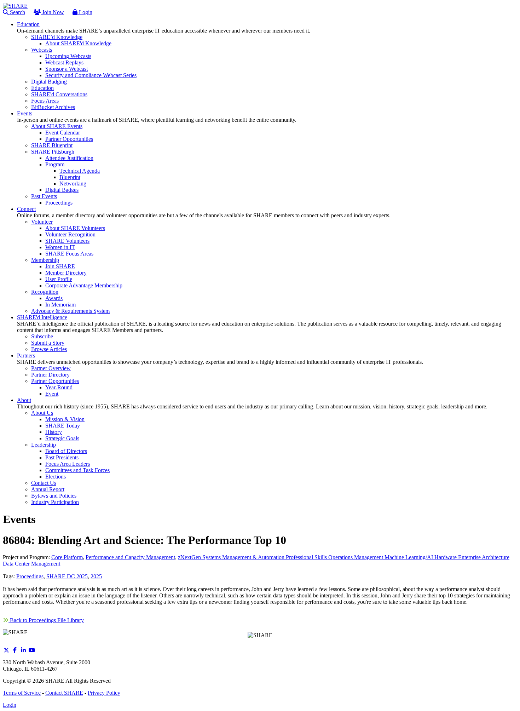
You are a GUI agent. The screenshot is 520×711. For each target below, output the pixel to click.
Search (16, 12)
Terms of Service (22, 693)
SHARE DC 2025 (67, 576)
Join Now (52, 12)
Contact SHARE (64, 693)
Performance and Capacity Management (130, 557)
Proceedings (30, 576)
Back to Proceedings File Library (46, 620)
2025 (96, 576)
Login (84, 12)
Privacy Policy (104, 693)
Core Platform (67, 557)
